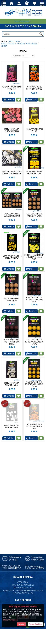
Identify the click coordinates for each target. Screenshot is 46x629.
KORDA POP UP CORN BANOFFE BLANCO (11, 426)
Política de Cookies (23, 593)
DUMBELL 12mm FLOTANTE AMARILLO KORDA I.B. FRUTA (34, 257)
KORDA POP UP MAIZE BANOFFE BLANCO (12, 384)
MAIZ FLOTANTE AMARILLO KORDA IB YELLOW (12, 257)
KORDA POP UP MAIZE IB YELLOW (34, 130)
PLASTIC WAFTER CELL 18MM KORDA (12, 299)
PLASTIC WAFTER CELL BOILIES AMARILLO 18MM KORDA (34, 341)
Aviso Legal (23, 582)
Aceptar (21, 624)
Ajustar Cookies (35, 624)
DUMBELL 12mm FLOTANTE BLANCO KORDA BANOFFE (12, 172)
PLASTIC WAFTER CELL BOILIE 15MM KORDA (34, 214)
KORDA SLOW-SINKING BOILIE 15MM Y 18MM (12, 214)
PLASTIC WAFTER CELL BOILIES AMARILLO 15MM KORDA (34, 384)
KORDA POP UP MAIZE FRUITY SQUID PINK (12, 130)
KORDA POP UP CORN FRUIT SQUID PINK (12, 87)
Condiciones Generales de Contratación (23, 591)
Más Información (10, 620)
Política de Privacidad (23, 585)
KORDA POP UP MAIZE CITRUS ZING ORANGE (34, 87)
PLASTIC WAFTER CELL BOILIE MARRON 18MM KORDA (11, 341)
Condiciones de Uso (23, 588)
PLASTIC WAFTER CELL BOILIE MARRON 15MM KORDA (34, 299)
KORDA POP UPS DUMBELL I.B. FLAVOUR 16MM (34, 172)
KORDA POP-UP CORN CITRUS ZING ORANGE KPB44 (34, 426)
